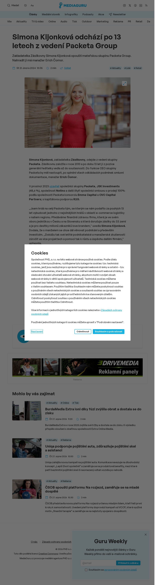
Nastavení (37, 331)
